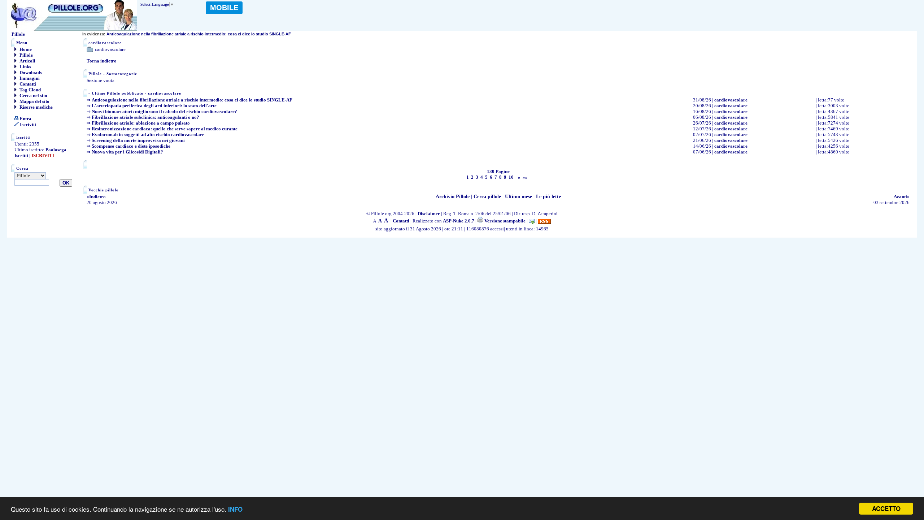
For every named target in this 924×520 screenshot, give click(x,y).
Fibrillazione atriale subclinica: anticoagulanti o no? (145, 117)
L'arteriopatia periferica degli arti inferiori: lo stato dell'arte (154, 105)
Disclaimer (429, 213)
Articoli (26, 61)
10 (511, 177)
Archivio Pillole (453, 196)
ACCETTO (886, 508)
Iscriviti (27, 124)
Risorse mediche (35, 107)
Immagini (29, 78)
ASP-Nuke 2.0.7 (458, 221)
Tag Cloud (29, 89)
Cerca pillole (487, 196)
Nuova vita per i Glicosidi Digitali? (127, 152)
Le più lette (548, 196)
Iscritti (21, 155)
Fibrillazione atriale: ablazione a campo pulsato (141, 123)
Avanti (900, 196)
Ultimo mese (518, 196)
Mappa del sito (33, 101)
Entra (24, 118)
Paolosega (55, 149)
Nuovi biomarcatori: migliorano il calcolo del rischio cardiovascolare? (164, 111)
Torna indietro (102, 61)
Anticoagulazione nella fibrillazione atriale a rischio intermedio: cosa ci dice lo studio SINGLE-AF (186, 34)
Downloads (30, 72)
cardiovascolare (731, 100)
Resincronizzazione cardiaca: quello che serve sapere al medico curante (164, 128)
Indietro (97, 196)
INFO (235, 509)
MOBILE (224, 8)
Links (24, 66)
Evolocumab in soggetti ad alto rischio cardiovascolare (148, 134)
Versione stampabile (504, 221)
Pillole (25, 55)
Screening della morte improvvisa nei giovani (138, 140)
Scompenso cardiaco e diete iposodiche (131, 146)
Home (25, 49)
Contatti (27, 84)
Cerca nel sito (32, 95)
